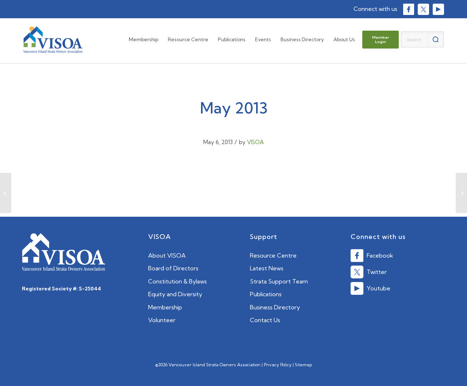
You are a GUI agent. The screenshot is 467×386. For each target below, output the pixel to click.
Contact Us (265, 320)
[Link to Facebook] (408, 9)
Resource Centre (273, 255)
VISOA (255, 142)
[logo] (52, 39)
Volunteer (161, 320)
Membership (165, 307)
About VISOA (167, 255)
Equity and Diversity (175, 294)
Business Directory (275, 307)
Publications (266, 294)
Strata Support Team (279, 281)
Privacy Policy (278, 364)
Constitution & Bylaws (177, 281)
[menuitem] (143, 39)
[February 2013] (5, 193)
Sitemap (303, 364)
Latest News (266, 268)
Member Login (380, 40)
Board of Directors (173, 268)
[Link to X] (423, 9)
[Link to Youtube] (438, 9)
